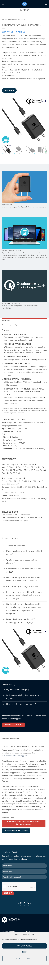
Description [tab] (6, 320)
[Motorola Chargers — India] (24, 4)
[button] (3, 4)
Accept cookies (24, 946)
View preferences (24, 958)
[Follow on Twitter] (29, 903)
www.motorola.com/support (15, 756)
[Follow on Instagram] (24, 903)
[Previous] (5, 120)
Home (4, 19)
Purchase (9, 90)
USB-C (23, 19)
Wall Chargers (13, 19)
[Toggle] (4, 551)
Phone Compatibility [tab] (9, 325)
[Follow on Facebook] (20, 903)
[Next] (43, 120)
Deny (24, 952)
